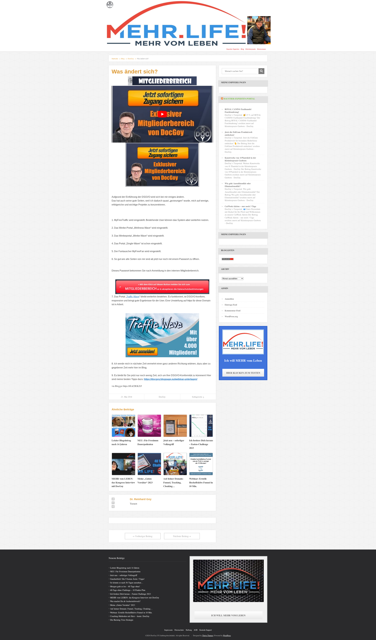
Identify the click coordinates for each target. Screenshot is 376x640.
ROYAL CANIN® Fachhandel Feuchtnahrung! (238, 111)
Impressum (168, 630)
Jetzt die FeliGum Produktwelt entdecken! (238, 133)
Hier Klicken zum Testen (243, 372)
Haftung (189, 630)
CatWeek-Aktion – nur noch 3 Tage (240, 206)
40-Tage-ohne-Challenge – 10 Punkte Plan (127, 590)
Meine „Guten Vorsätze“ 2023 (122, 605)
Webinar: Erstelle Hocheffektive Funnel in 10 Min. (131, 612)
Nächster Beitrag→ (182, 536)
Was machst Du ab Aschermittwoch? (125, 601)
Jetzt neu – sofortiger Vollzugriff (123, 575)
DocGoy (162, 396)
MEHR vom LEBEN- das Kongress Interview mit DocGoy (134, 597)
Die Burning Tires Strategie (121, 619)
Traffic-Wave (132, 296)
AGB (196, 630)
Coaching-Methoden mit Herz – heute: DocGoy (129, 616)
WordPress (227, 635)
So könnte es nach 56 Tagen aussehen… (126, 582)
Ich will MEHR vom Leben (228, 615)
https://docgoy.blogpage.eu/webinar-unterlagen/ (170, 379)
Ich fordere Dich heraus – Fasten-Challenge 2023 (130, 593)
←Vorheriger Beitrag (142, 536)
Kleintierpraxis (250, 49)
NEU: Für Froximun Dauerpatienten (125, 571)
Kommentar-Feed (232, 310)
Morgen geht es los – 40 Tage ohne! (125, 586)
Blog (242, 49)
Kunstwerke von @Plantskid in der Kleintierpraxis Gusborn (240, 159)
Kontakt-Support (205, 630)
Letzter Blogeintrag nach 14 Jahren (124, 567)
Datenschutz (179, 630)
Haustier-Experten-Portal (239, 98)
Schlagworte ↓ (198, 396)
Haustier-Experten (232, 49)
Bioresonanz (261, 49)
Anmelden (229, 298)
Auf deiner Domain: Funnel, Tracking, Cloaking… (131, 608)
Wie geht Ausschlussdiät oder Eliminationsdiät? (238, 185)
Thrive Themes (207, 635)
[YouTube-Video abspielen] (162, 114)
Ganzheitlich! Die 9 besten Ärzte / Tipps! (127, 579)
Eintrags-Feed (231, 304)
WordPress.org (231, 316)
